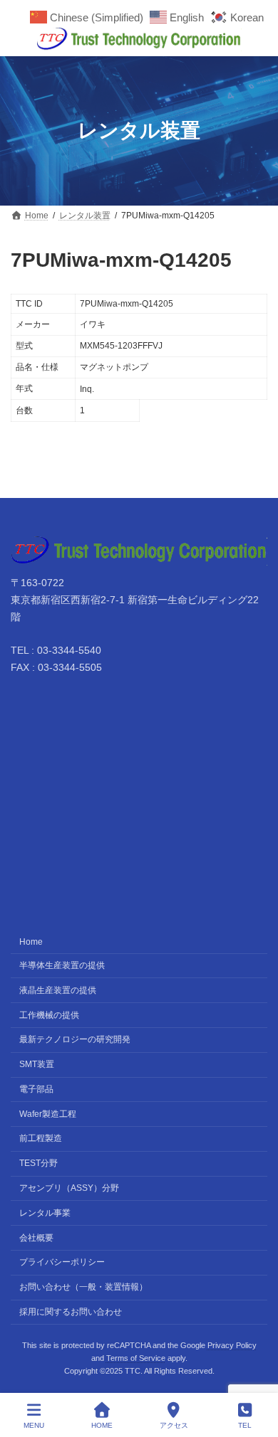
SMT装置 (36, 1064)
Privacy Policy (232, 1345)
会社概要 (36, 1237)
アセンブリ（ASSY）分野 (69, 1188)
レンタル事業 (45, 1213)
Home (31, 942)
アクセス (174, 1425)
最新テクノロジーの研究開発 (74, 1039)
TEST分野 (38, 1163)
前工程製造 (40, 1138)
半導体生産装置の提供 (62, 965)
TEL (245, 1425)
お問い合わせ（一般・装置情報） (83, 1287)
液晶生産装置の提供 (57, 990)
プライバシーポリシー (62, 1262)
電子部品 (36, 1089)
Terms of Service (135, 1358)
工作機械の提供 (49, 1014)
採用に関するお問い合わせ (70, 1312)
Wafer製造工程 (47, 1113)
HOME (102, 1425)
